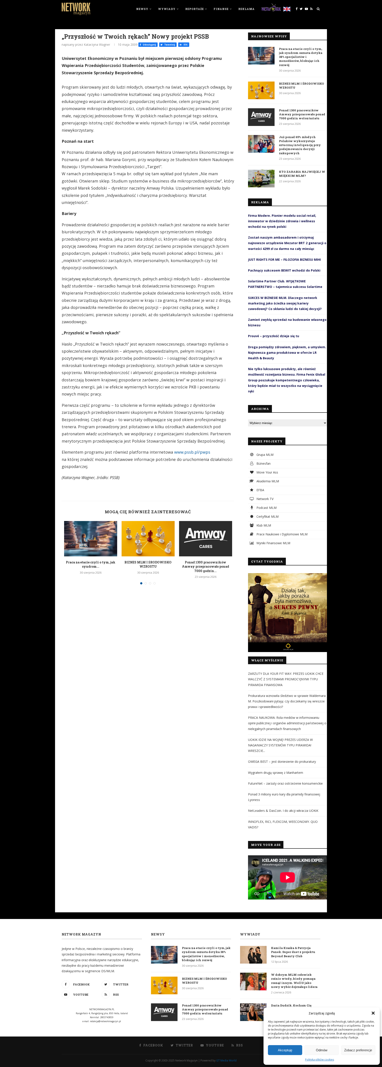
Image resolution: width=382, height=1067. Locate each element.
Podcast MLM (266, 508)
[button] (373, 1013)
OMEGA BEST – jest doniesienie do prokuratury (282, 761)
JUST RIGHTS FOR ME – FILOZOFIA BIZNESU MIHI (284, 259)
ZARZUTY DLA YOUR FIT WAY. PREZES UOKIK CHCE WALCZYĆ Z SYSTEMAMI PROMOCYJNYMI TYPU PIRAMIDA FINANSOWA (285, 679)
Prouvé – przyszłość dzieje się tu (273, 336)
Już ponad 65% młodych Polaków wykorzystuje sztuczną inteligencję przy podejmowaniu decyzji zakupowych (300, 145)
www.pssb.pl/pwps (192, 452)
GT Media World (226, 1060)
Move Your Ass (267, 472)
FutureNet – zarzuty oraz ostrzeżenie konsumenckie (285, 783)
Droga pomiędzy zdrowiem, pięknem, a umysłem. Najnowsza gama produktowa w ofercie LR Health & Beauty (287, 352)
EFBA (260, 490)
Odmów (321, 1050)
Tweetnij (169, 44)
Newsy (142, 9)
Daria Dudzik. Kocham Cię (291, 1005)
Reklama (246, 9)
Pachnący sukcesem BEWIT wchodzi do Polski (284, 270)
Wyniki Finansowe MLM (273, 543)
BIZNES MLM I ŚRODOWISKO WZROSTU (148, 564)
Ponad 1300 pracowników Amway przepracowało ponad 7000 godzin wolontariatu (302, 114)
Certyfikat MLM (267, 516)
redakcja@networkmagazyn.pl (105, 1021)
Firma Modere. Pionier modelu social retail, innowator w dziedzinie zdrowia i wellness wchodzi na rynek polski (282, 221)
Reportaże (194, 9)
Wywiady (167, 9)
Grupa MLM (264, 455)
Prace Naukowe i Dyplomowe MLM (282, 534)
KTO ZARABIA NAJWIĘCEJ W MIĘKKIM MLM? (302, 174)
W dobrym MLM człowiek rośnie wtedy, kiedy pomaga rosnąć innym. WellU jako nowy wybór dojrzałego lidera (294, 981)
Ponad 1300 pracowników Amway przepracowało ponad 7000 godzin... (205, 566)
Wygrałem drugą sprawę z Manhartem (275, 772)
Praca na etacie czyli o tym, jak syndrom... (90, 564)
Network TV (264, 499)
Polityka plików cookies (319, 1059)
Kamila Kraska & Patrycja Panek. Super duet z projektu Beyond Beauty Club (293, 952)
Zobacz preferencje (358, 1050)
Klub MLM (263, 525)
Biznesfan (263, 463)
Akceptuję (285, 1050)
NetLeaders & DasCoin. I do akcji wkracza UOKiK (283, 810)
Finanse (221, 9)
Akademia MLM (267, 481)
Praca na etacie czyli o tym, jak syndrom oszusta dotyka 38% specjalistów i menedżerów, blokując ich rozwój (300, 57)
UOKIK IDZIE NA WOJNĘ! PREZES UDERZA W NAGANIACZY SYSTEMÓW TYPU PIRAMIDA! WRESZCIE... (280, 745)
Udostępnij (149, 44)
